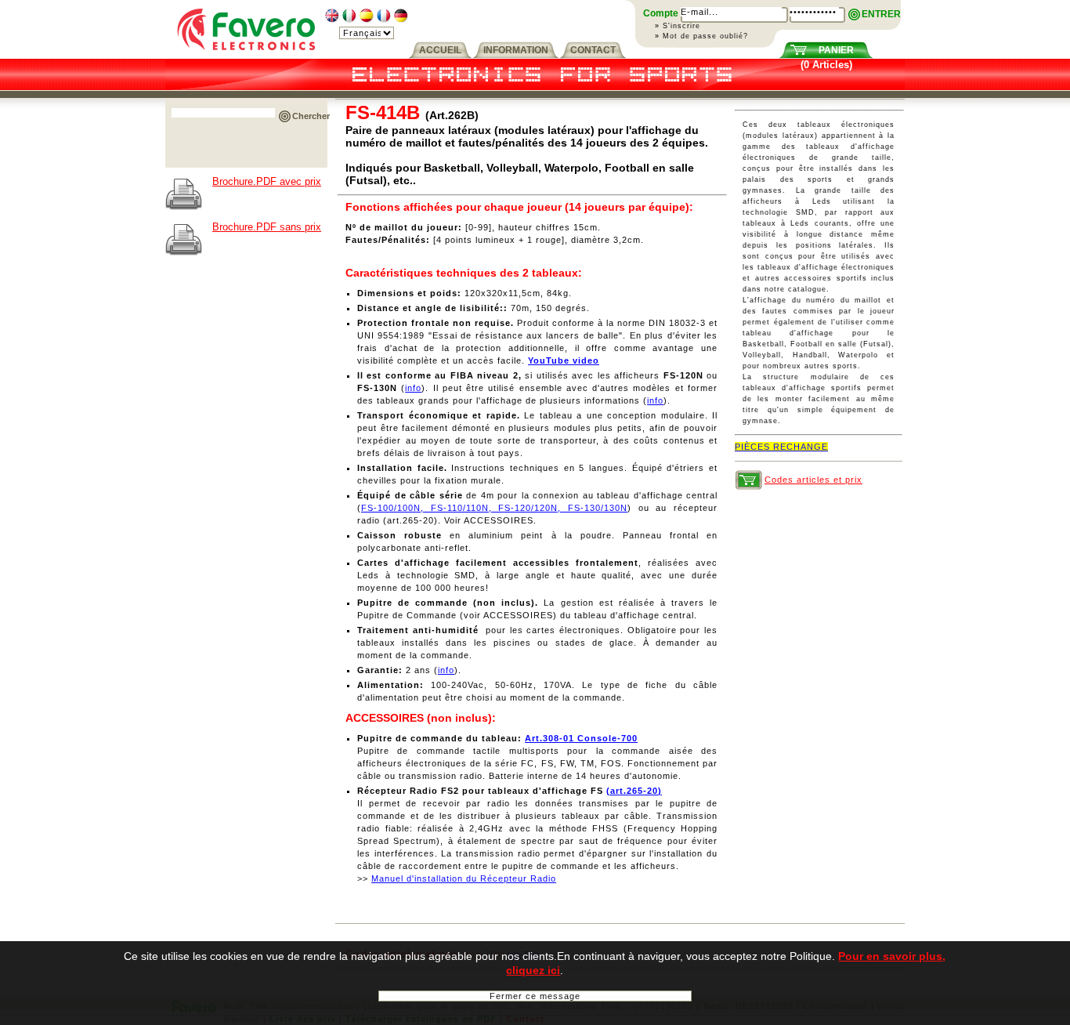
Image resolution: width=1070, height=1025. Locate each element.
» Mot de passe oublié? (701, 36)
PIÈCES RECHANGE (781, 446)
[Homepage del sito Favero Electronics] (246, 55)
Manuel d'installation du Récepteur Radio (463, 878)
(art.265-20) (634, 790)
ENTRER (881, 14)
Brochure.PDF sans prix (266, 227)
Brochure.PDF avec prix (266, 181)
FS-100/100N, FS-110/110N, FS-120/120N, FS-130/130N (494, 507)
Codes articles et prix (813, 479)
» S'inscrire (677, 26)
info (413, 388)
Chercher (311, 116)
